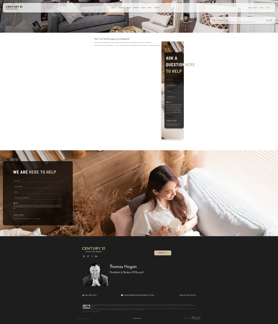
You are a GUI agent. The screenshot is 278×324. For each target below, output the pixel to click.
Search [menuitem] (113, 7)
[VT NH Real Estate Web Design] (192, 318)
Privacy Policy (168, 114)
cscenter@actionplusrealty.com (139, 295)
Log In (268, 7)
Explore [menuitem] (128, 7)
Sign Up (262, 7)
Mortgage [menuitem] (136, 7)
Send (171, 121)
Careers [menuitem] (143, 7)
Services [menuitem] (121, 7)
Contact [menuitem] (156, 7)
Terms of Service (173, 125)
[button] (269, 20)
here (114, 45)
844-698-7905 (253, 7)
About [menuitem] (149, 7)
